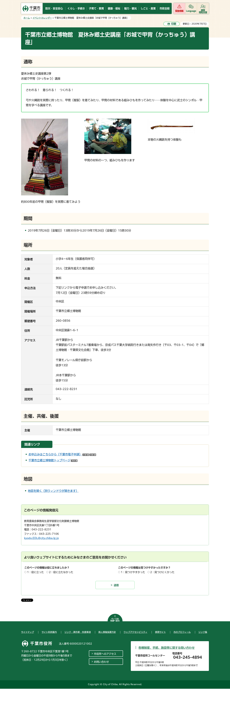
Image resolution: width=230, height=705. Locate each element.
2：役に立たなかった (61, 572)
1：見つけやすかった (133, 572)
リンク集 (202, 632)
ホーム (26, 18)
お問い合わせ (101, 662)
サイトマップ (27, 632)
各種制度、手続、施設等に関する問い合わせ (166, 647)
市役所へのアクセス (105, 654)
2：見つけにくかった (162, 572)
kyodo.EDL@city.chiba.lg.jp (41, 538)
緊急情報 (179, 11)
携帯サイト (160, 632)
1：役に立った (35, 572)
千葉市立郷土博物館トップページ (52, 460)
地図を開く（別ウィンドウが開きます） (53, 490)
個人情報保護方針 (107, 632)
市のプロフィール (182, 632)
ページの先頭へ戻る (115, 620)
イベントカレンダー (42, 18)
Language (191, 11)
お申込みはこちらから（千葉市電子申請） (62, 454)
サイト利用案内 (49, 632)
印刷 (173, 24)
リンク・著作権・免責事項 (77, 632)
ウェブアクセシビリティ (135, 632)
